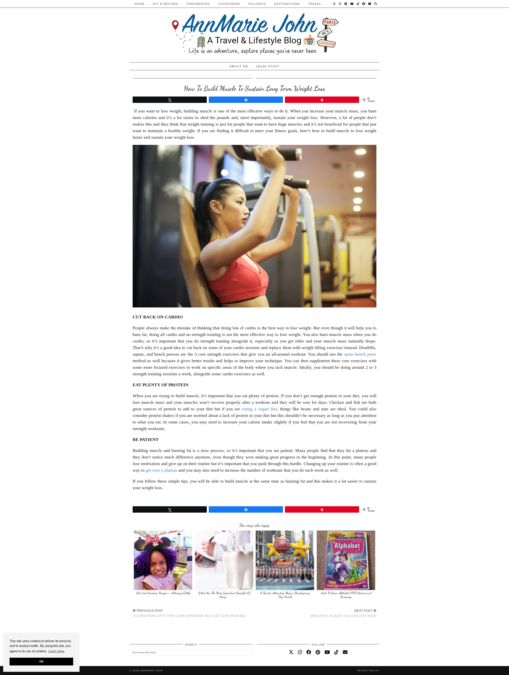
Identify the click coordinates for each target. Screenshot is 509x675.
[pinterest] (318, 652)
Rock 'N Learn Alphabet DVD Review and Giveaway (346, 595)
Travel (314, 4)
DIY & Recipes (165, 4)
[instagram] (300, 652)
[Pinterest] (346, 4)
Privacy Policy (368, 670)
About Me (238, 66)
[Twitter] (334, 4)
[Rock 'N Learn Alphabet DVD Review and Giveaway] (346, 560)
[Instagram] (340, 4)
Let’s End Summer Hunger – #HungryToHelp (163, 593)
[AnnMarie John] (254, 30)
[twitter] (291, 652)
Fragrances (198, 4)
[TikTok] (358, 4)
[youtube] (327, 652)
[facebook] (308, 652)
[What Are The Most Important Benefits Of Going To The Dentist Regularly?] (224, 560)
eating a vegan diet (259, 408)
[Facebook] (363, 4)
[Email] (369, 4)
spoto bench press (360, 354)
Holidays (257, 4)
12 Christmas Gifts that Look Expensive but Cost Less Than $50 (189, 613)
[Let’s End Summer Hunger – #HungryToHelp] (163, 560)
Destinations (287, 4)
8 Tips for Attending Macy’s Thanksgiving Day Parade (285, 595)
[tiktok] (336, 652)
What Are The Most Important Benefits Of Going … (224, 595)
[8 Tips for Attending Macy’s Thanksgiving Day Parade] (285, 560)
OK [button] (41, 661)
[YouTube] (352, 4)
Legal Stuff (268, 66)
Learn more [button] (56, 651)
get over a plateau (161, 470)
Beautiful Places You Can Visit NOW (343, 613)
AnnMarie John (151, 670)
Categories (229, 4)
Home (139, 4)
